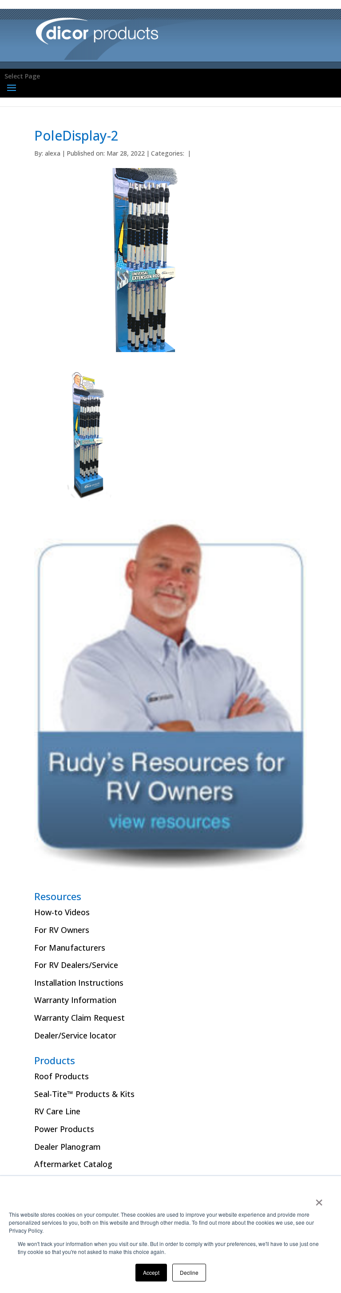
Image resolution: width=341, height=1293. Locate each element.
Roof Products (61, 1076)
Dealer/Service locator (75, 1035)
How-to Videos (62, 912)
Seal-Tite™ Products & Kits (84, 1094)
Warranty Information (75, 1000)
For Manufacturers (69, 947)
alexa (52, 153)
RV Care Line (57, 1111)
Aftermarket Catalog (73, 1164)
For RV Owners (61, 930)
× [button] (319, 1199)
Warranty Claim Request (79, 1017)
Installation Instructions (78, 982)
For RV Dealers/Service (76, 965)
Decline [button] (189, 1272)
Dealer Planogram (67, 1146)
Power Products (64, 1129)
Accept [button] (151, 1272)
